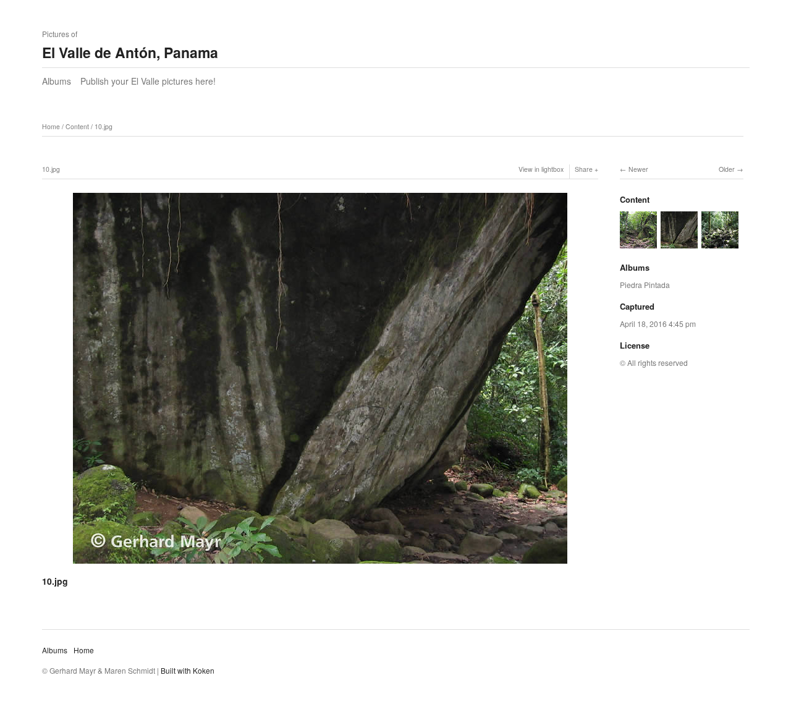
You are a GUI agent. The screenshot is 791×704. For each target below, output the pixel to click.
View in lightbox (541, 169)
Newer (638, 169)
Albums (56, 81)
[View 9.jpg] (719, 242)
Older (727, 169)
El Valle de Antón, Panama (130, 52)
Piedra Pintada (645, 284)
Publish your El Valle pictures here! (148, 81)
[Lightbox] (320, 565)
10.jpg (103, 126)
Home (51, 126)
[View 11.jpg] (638, 242)
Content (77, 126)
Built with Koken (187, 670)
